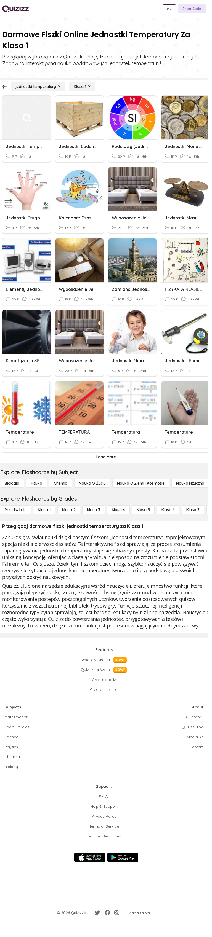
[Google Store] (122, 857)
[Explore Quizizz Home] (15, 8)
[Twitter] (97, 912)
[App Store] (89, 857)
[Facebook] (107, 912)
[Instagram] (116, 912)
